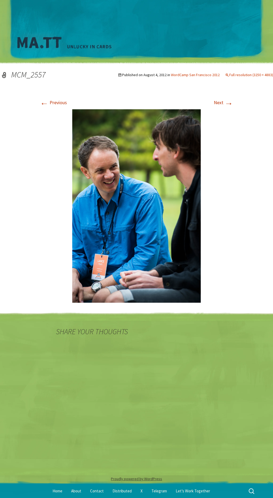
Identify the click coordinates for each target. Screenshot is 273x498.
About (76, 490)
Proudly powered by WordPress (136, 478)
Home (57, 490)
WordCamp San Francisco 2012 (195, 74)
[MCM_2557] (136, 206)
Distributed (122, 490)
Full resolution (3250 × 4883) (251, 74)
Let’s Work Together (193, 490)
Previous (53, 102)
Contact (97, 490)
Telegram (159, 490)
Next (223, 102)
